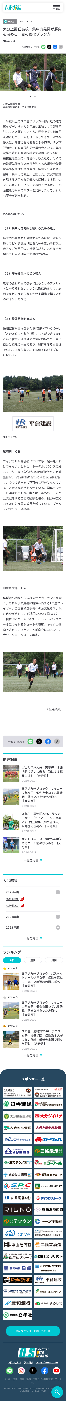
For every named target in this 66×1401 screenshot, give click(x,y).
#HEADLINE (9, 40)
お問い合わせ (14, 1362)
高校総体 (12, 899)
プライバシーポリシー (47, 1362)
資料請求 (28, 1362)
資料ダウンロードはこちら (31, 1331)
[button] (30, 96)
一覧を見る (31, 860)
